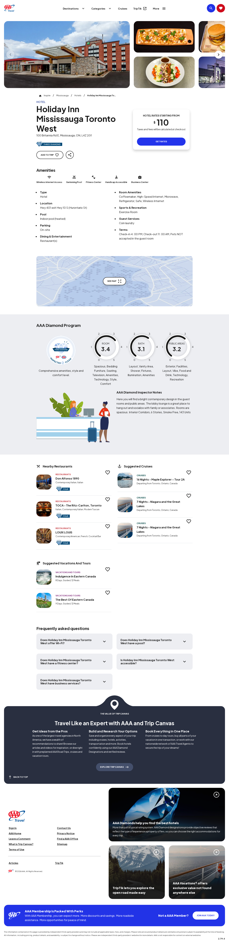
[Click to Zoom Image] (67, 54)
